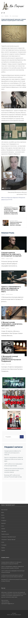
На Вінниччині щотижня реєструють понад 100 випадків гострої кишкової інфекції (14, 470)
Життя (13, 16)
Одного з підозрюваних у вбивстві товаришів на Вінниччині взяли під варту (11, 289)
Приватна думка (5, 534)
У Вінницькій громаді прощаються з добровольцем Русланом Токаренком (11, 358)
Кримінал (7, 294)
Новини (16, 16)
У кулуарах (3, 544)
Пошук (21, 436)
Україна (3, 547)
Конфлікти (8, 258)
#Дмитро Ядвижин (12, 197)
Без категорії (4, 509)
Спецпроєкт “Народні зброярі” (8, 539)
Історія (2, 517)
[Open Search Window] (2, 13)
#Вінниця (4, 197)
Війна (7, 364)
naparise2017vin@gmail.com (7, 603)
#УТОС (10, 199)
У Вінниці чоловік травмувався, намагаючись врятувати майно (11, 324)
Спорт (2, 542)
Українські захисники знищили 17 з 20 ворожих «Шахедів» (16, 223)
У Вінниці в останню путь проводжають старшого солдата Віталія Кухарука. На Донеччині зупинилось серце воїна (11, 211)
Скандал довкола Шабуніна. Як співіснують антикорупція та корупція (11, 254)
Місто (2, 526)
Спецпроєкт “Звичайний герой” (8, 536)
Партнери (3, 531)
